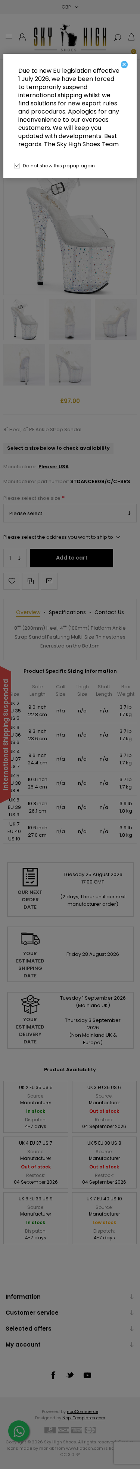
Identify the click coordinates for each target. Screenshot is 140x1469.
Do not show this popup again (59, 165)
